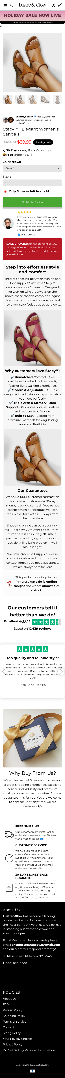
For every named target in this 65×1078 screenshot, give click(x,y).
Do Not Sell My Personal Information (29, 1050)
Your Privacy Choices (17, 1038)
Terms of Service (14, 1021)
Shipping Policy (14, 1016)
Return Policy (12, 1010)
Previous (6, 62)
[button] (61, 672)
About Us (9, 998)
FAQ (6, 1004)
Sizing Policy (12, 1033)
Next (58, 62)
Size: (7, 176)
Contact (8, 1027)
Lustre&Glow (42, 1065)
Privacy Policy (12, 1044)
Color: (12, 162)
